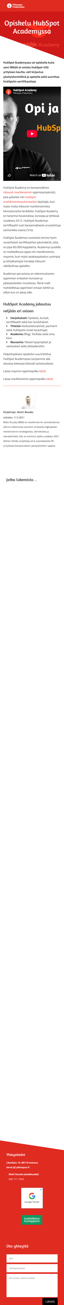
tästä (42, 371)
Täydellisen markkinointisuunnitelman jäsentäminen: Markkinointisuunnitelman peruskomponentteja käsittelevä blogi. (31, 880)
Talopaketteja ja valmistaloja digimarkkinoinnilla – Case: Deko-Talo (29, 1030)
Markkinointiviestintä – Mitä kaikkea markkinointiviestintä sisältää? (29, 527)
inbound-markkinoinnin (17, 192)
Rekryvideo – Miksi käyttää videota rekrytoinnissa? (28, 1102)
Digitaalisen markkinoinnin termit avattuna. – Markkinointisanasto (27, 599)
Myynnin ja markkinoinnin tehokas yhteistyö (28, 671)
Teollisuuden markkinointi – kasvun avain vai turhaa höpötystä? (31, 958)
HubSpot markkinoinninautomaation (20, 199)
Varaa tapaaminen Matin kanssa (32, 1232)
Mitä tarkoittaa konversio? (23, 807)
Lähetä (50, 1301)
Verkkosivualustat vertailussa (25, 742)
